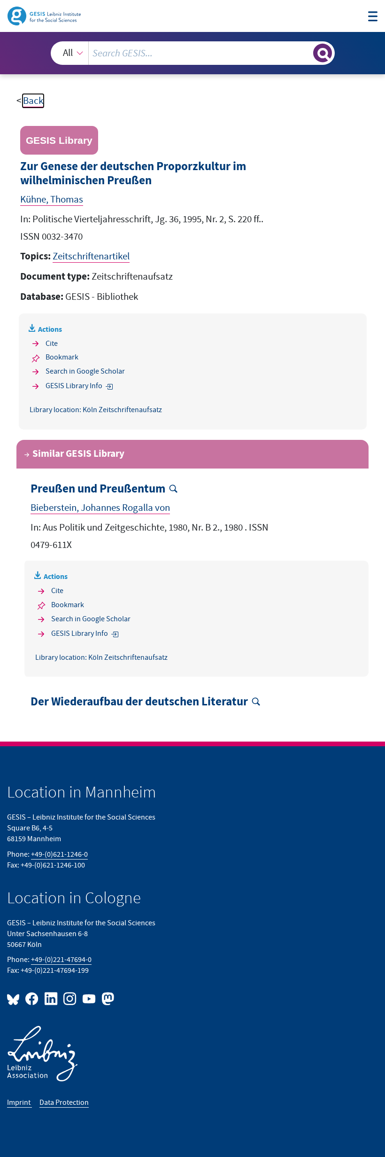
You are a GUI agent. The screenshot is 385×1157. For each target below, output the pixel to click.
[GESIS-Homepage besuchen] (45, 15)
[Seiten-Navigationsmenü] (373, 17)
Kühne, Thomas (51, 199)
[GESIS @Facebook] (32, 998)
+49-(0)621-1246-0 (59, 854)
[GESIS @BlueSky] (15, 998)
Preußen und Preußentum (98, 489)
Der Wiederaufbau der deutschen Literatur (139, 702)
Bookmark (62, 357)
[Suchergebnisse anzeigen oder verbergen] (322, 53)
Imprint (19, 1102)
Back (33, 100)
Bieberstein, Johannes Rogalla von (100, 507)
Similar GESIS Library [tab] (78, 454)
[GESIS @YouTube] (89, 998)
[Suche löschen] (305, 53)
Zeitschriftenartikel (91, 256)
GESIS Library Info (74, 386)
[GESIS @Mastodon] (106, 998)
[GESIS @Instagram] (70, 998)
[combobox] (192, 53)
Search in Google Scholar (85, 371)
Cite (52, 343)
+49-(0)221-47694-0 (61, 959)
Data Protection (64, 1102)
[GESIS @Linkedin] (51, 998)
